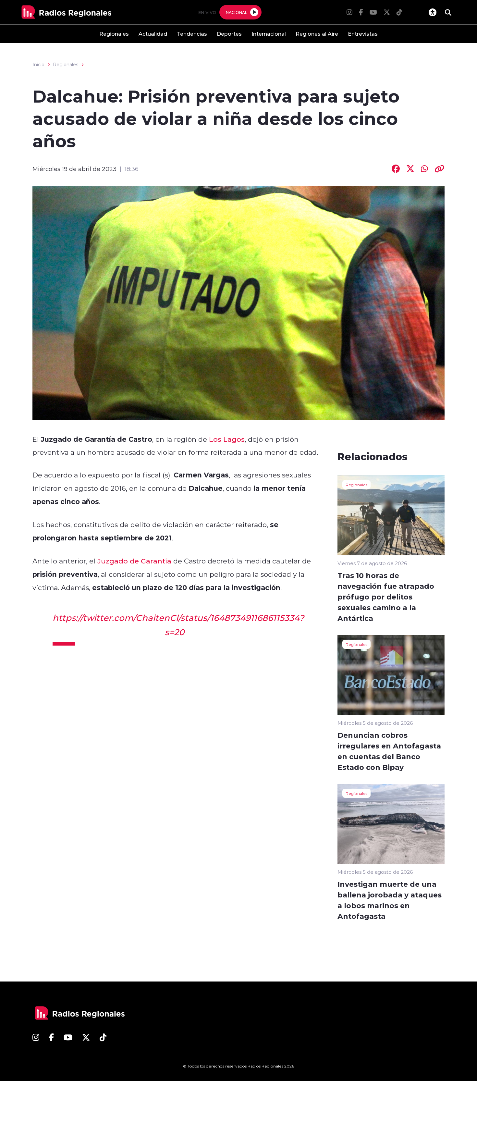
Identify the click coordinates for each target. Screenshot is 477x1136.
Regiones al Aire (317, 33)
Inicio (38, 64)
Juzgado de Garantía (134, 560)
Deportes (229, 33)
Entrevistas (363, 33)
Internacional (268, 33)
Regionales (114, 33)
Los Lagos (227, 439)
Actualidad (153, 33)
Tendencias (192, 33)
